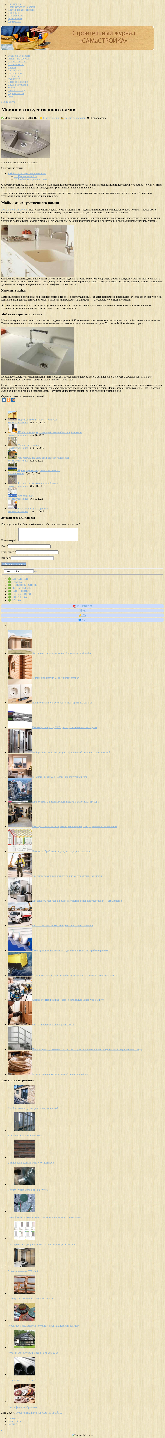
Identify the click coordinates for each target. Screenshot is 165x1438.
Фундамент (14, 79)
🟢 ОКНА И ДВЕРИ (19, 594)
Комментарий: (9, 540)
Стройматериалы (17, 61)
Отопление (14, 76)
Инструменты (15, 15)
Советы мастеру (16, 90)
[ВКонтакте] (4, 400)
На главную (14, 4)
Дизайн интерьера (18, 84)
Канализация (15, 73)
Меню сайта (8, 101)
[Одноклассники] (8, 400)
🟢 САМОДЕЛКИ (18, 578)
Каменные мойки (25, 176)
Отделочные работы (19, 55)
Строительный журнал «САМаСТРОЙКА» (39, 1412)
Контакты (13, 1424)
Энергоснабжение (18, 81)
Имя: (4, 546)
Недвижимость (16, 93)
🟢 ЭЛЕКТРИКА (17, 597)
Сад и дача (13, 12)
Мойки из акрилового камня (31, 179)
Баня (10, 96)
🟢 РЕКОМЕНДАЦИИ (21, 588)
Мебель (12, 87)
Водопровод (14, 70)
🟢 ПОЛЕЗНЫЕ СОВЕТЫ (22, 585)
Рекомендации (51, 118)
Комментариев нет (75, 118)
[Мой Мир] (13, 400)
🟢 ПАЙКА (14, 600)
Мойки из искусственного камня (27, 173)
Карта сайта (14, 1421)
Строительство (16, 64)
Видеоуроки (14, 21)
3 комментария (16, 473)
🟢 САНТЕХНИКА (19, 591)
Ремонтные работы (18, 58)
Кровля (12, 67)
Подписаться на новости (21, 6)
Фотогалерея (15, 18)
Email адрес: (8, 552)
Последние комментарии (21, 9)
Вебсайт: (6, 558)
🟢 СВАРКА (15, 581)
